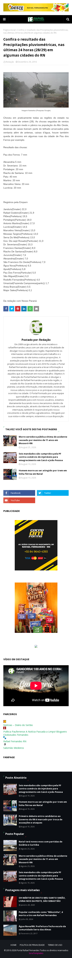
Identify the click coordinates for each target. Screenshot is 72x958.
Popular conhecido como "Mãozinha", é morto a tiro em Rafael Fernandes (41, 914)
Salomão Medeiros (13, 747)
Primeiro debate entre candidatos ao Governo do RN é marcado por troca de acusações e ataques (40, 819)
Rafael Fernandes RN (14, 741)
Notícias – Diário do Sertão (18, 725)
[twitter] (53, 493)
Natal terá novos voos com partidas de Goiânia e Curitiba (40, 843)
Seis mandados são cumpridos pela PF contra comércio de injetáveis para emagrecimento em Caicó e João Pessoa (41, 457)
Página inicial (9, 30)
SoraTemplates (36, 953)
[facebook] (19, 493)
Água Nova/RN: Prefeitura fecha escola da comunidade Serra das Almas (42, 928)
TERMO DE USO (55, 945)
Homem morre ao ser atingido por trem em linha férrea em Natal (43, 472)
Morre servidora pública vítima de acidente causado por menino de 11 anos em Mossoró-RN (43, 440)
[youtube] (19, 500)
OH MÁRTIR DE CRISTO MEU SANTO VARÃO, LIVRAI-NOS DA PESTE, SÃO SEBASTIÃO (42, 899)
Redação (10, 61)
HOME (13, 945)
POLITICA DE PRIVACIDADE (32, 945)
